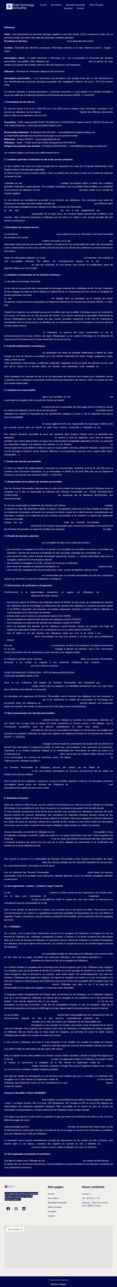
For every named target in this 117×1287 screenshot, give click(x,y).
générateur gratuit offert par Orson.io (76, 153)
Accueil (43, 5)
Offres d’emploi (96, 5)
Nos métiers (56, 5)
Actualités (68, 8)
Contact (80, 8)
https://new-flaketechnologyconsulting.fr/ (47, 41)
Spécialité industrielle (75, 5)
